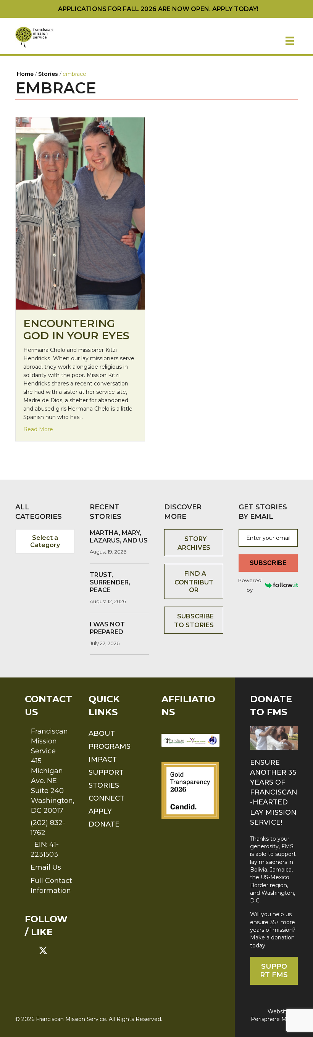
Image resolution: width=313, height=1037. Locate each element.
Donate (104, 824)
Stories (104, 785)
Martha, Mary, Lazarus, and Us (119, 536)
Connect (106, 798)
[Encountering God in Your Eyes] (80, 213)
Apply (100, 811)
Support (106, 772)
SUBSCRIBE (268, 563)
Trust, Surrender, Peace (110, 582)
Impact (103, 759)
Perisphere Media (274, 1019)
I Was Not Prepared (107, 628)
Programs (110, 746)
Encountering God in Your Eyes (76, 329)
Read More (38, 429)
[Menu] (290, 40)
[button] (29, 950)
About (102, 733)
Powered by (250, 585)
